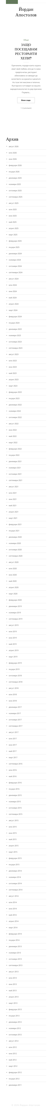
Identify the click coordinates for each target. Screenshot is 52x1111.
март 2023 (13, 386)
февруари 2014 (15, 934)
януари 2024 (14, 323)
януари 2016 (14, 789)
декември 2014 (15, 871)
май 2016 (13, 776)
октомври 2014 (15, 883)
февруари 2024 (15, 316)
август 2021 (13, 486)
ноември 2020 (15, 543)
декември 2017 (15, 707)
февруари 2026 (15, 165)
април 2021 (13, 511)
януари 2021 (14, 530)
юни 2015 (13, 833)
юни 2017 (13, 745)
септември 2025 (15, 197)
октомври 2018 (15, 675)
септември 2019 (15, 619)
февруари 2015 (15, 858)
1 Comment (26, 108)
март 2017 (13, 757)
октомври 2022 (15, 417)
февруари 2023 (15, 392)
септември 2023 (15, 348)
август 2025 (13, 203)
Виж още (26, 100)
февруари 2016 (15, 782)
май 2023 (13, 373)
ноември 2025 (15, 184)
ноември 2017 (15, 713)
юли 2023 (13, 360)
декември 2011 (15, 1085)
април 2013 (13, 997)
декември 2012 (15, 1022)
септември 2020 (15, 556)
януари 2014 (14, 940)
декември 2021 (15, 461)
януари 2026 (14, 171)
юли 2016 (13, 770)
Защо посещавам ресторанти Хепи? (26, 51)
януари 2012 (14, 1078)
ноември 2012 (15, 1028)
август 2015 (13, 820)
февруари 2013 (15, 1009)
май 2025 (13, 222)
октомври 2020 (15, 549)
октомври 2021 (15, 474)
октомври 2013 (15, 959)
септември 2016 (15, 763)
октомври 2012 (15, 1034)
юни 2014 (13, 908)
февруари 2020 (15, 600)
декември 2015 (15, 795)
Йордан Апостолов (26, 12)
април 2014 (13, 921)
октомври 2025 (15, 190)
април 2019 (13, 650)
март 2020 (13, 593)
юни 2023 (13, 367)
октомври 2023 (15, 341)
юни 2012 (13, 1053)
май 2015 (13, 839)
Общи (26, 40)
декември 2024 (15, 253)
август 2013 (13, 971)
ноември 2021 (15, 467)
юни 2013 (13, 984)
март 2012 (13, 1066)
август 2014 (13, 896)
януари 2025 (14, 247)
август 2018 (13, 688)
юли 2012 (13, 1047)
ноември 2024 (15, 260)
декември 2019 (15, 606)
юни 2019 (13, 637)
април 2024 (13, 304)
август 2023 (13, 354)
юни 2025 (13, 215)
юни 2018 (13, 700)
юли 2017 (13, 738)
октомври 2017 (15, 719)
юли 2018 (13, 694)
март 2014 (13, 927)
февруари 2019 (15, 663)
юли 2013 (13, 978)
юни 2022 (13, 430)
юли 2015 (13, 826)
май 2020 (13, 581)
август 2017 (13, 732)
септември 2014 (15, 889)
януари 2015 (14, 864)
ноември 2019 (15, 612)
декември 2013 (15, 946)
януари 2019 (14, 669)
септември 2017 (15, 726)
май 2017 (13, 751)
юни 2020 (13, 574)
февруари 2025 (15, 241)
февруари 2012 (15, 1072)
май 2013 (13, 990)
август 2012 (13, 1041)
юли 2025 (13, 209)
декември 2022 (15, 404)
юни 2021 (13, 499)
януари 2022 (14, 455)
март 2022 (13, 442)
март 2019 (13, 656)
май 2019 (13, 644)
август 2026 (13, 146)
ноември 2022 (15, 411)
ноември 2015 (15, 801)
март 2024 (13, 310)
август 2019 (13, 625)
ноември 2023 (15, 335)
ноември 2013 (15, 952)
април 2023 (13, 379)
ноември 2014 (15, 877)
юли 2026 (13, 152)
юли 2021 (13, 493)
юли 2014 (13, 902)
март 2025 (13, 234)
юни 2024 (13, 291)
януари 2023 (14, 398)
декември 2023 (15, 329)
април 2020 (13, 587)
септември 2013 (15, 965)
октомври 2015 (15, 808)
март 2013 (13, 1003)
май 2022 (13, 436)
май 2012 (13, 1060)
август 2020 (13, 562)
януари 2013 (14, 1015)
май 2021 (13, 505)
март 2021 (13, 518)
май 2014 (13, 915)
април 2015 (13, 845)
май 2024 (13, 297)
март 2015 (13, 852)
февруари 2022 (15, 449)
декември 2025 (15, 178)
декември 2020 (15, 537)
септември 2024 (15, 272)
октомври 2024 (15, 266)
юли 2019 (13, 631)
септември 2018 (15, 682)
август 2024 (13, 278)
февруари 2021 (15, 524)
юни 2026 (13, 159)
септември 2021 (15, 480)
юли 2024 (13, 285)
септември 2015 (15, 814)
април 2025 (13, 228)
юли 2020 (13, 568)
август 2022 (13, 423)
